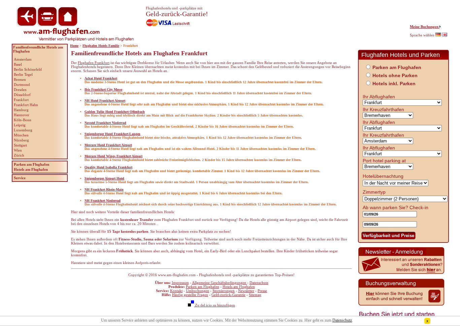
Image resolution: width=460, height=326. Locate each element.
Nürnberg (21, 140)
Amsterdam (23, 59)
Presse (262, 291)
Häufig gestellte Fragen (190, 295)
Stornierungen (223, 291)
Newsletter (246, 291)
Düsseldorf (22, 95)
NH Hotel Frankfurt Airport (105, 100)
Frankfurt (21, 100)
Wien (18, 150)
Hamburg (21, 110)
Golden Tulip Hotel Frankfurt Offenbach (115, 111)
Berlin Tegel (23, 74)
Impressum (180, 283)
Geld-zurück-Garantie (228, 295)
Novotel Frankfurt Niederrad (105, 123)
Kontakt (176, 291)
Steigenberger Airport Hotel (104, 178)
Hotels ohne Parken (395, 75)
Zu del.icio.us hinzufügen (214, 305)
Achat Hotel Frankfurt (101, 78)
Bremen (20, 79)
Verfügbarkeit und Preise (388, 235)
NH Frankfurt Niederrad (103, 200)
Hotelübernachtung (383, 176)
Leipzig (20, 125)
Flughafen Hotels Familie (101, 45)
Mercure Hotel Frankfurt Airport (108, 145)
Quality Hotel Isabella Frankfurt (108, 167)
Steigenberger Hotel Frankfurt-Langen (112, 134)
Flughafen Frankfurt (93, 63)
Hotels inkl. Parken (394, 83)
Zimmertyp (374, 192)
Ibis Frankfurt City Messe (103, 89)
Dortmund (22, 85)
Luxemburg (23, 130)
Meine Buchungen (424, 27)
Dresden (20, 90)
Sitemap (255, 295)
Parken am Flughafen (202, 287)
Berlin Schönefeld (28, 69)
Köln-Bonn (22, 120)
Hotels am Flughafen (239, 287)
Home (74, 45)
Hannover (21, 115)
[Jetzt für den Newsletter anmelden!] (401, 273)
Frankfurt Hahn (26, 105)
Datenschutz (259, 283)
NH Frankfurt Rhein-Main (104, 189)
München (21, 135)
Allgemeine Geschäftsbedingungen (219, 283)
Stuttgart (20, 145)
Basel (18, 64)
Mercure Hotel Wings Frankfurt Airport (113, 156)
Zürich (19, 155)
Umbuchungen (197, 291)
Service (20, 178)
